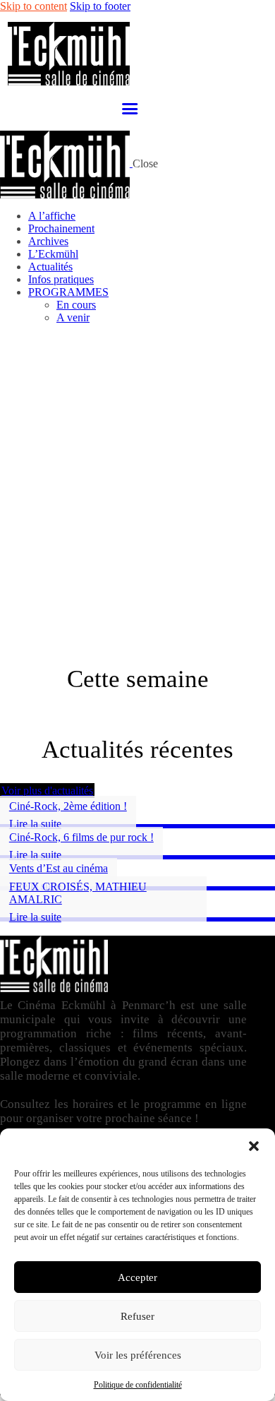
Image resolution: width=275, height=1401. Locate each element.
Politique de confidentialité (138, 1385)
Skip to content (33, 6)
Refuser (137, 1316)
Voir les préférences (137, 1355)
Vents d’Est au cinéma (58, 868)
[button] (254, 1146)
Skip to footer (100, 6)
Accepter (137, 1277)
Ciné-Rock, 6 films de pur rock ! (81, 837)
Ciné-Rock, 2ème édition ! (68, 806)
